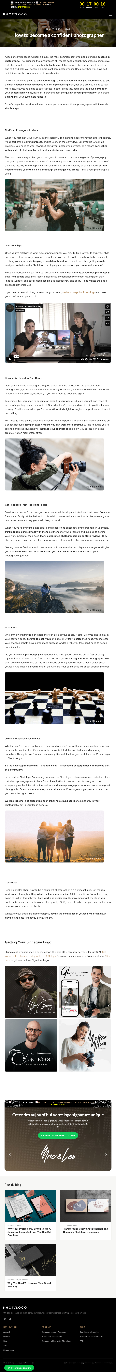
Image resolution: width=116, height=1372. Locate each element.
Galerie (6, 1336)
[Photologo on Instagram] (9, 1319)
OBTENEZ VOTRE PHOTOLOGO (58, 1135)
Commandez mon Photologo (54, 1332)
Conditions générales (89, 1332)
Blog (5, 1341)
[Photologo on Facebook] (4, 1319)
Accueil (6, 1332)
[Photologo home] (15, 14)
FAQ (82, 1341)
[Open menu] (110, 14)
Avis (5, 1345)
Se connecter (9, 1350)
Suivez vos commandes (52, 1336)
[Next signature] (106, 1154)
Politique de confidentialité (91, 1336)
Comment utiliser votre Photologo (56, 1341)
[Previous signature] (10, 1154)
